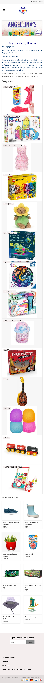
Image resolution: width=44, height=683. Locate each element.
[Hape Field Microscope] (33, 605)
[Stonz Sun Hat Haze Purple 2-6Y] (11, 605)
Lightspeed (38, 678)
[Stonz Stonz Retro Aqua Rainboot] (33, 510)
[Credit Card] (26, 680)
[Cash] (22, 680)
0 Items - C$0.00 (37, 2)
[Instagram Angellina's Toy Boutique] (25, 648)
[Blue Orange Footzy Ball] (33, 542)
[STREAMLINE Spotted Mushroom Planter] (11, 542)
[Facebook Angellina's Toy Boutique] (18, 648)
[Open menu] (4, 10)
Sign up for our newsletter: (22, 638)
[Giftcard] (40, 680)
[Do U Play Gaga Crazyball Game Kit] (33, 573)
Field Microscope (31, 617)
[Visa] (36, 680)
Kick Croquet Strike (10, 585)
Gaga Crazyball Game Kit (33, 586)
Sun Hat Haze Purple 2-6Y (10, 618)
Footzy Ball (29, 554)
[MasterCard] (31, 680)
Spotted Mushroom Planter (10, 555)
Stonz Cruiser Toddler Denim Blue (11, 524)
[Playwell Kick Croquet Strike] (11, 573)
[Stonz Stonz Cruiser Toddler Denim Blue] (11, 510)
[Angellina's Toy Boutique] (26, 10)
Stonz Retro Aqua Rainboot (31, 524)
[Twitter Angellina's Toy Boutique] (22, 648)
